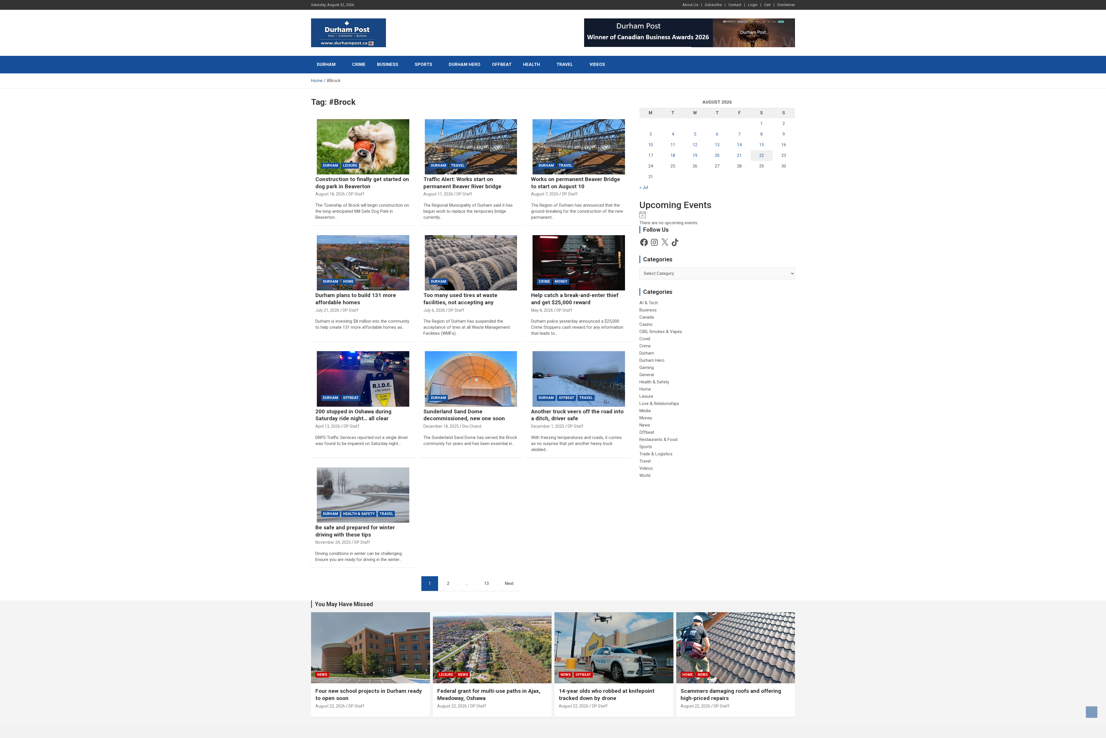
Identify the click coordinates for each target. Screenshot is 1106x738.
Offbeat (502, 64)
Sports (423, 64)
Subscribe (713, 5)
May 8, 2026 (542, 310)
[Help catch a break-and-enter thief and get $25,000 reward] (578, 263)
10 (650, 144)
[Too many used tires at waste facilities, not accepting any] (471, 263)
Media (645, 410)
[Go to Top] (1091, 712)
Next (509, 583)
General (646, 374)
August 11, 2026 (438, 194)
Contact (734, 5)
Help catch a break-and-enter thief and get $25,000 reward (574, 299)
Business (387, 64)
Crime (358, 64)
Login (752, 5)
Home (348, 281)
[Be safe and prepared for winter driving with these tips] (363, 495)
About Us (690, 5)
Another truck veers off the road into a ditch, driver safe (577, 415)
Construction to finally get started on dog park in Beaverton (362, 183)
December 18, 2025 (441, 426)
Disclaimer (786, 5)
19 (695, 155)
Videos (597, 64)
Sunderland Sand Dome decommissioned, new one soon (464, 415)
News (644, 425)
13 (486, 583)
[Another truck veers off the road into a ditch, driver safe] (578, 379)
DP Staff (356, 194)
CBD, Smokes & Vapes (660, 331)
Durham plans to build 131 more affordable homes (355, 299)
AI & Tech (648, 302)
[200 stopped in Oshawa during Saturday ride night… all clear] (363, 379)
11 (673, 144)
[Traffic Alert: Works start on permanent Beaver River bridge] (471, 147)
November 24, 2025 (333, 542)
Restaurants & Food (658, 439)
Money (561, 281)
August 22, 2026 (330, 706)
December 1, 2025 (547, 426)
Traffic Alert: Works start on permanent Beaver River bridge (462, 183)
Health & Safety (359, 514)
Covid (644, 338)
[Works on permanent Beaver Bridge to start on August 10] (578, 147)
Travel (564, 64)
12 (695, 144)
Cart (767, 5)
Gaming (646, 367)
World (644, 475)
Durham (326, 64)
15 (761, 144)
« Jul (643, 187)
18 (673, 155)
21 (739, 155)
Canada (646, 317)
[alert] (717, 218)
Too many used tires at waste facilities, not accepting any (460, 299)
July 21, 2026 (327, 310)
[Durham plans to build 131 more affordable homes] (363, 263)
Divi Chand (471, 426)
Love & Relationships (659, 403)
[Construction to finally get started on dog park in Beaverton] (363, 147)
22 (761, 155)
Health (531, 64)
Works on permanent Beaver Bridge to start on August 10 (575, 183)
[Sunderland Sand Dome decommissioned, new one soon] (471, 379)
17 (650, 155)
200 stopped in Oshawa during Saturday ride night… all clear (353, 415)
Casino (646, 324)
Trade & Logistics (656, 454)
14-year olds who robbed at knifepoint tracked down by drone (606, 694)
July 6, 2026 (434, 310)
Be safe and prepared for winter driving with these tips (355, 531)
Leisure (350, 165)
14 (739, 144)
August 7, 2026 (544, 194)
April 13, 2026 (327, 426)
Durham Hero (464, 64)
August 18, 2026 (330, 194)
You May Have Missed (344, 604)
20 (717, 155)
